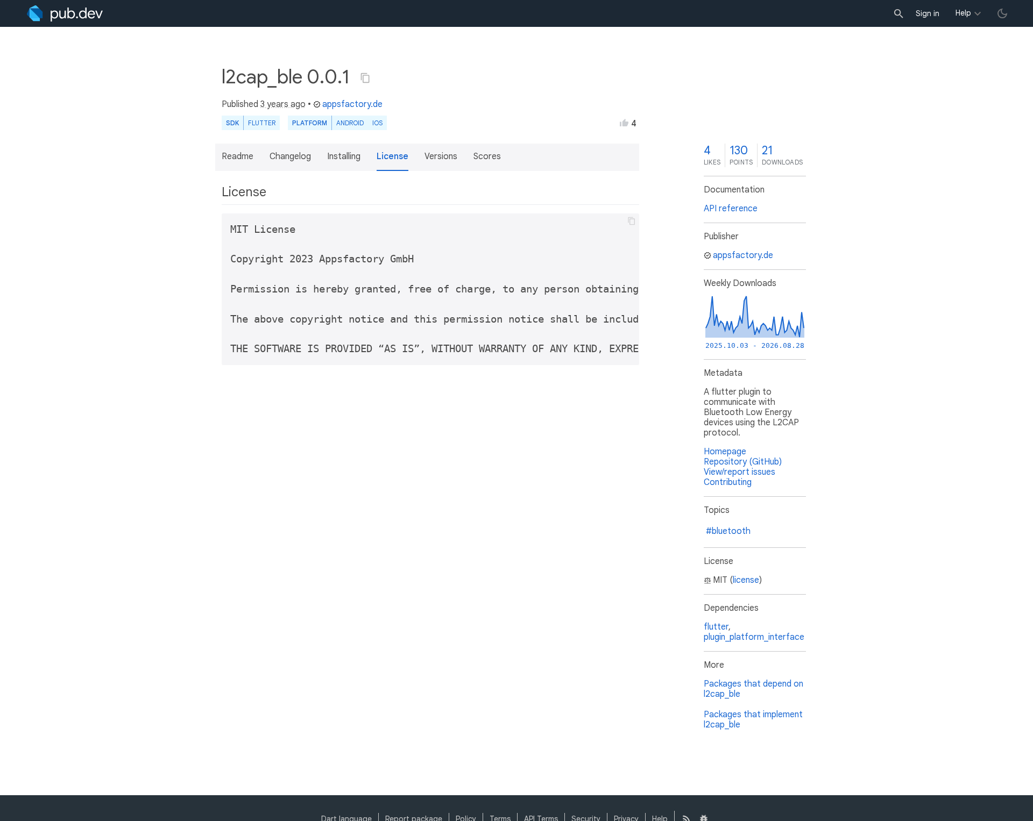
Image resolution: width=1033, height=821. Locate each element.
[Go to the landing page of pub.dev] (65, 13)
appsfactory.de (352, 104)
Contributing (728, 482)
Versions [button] (440, 156)
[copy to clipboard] (631, 221)
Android (350, 123)
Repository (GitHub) (743, 461)
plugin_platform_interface (754, 637)
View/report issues (739, 472)
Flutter (261, 123)
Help (963, 13)
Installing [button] (343, 156)
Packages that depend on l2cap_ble (753, 689)
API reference (731, 208)
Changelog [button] (290, 156)
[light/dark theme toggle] (1002, 13)
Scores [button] (487, 156)
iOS (377, 123)
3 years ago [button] (283, 104)
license (746, 580)
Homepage (725, 451)
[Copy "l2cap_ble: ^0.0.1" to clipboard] (365, 78)
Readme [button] (237, 156)
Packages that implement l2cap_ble (753, 719)
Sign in (927, 13)
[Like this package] (624, 122)
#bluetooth (728, 531)
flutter (716, 627)
